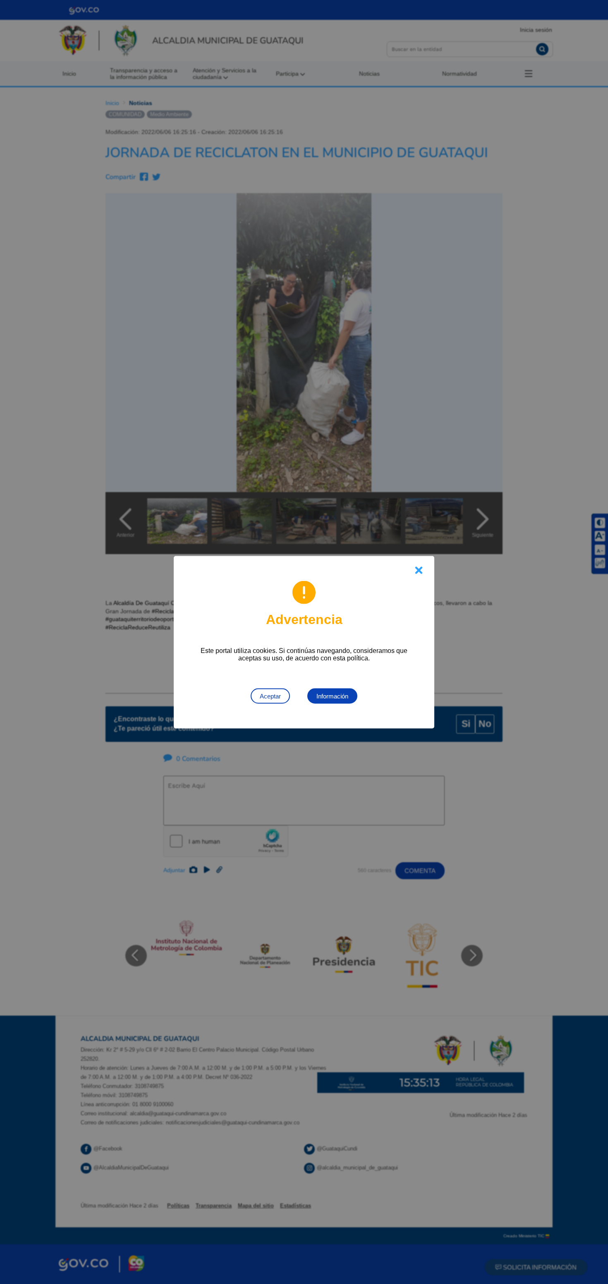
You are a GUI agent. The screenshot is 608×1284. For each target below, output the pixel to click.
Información (332, 695)
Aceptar (270, 695)
